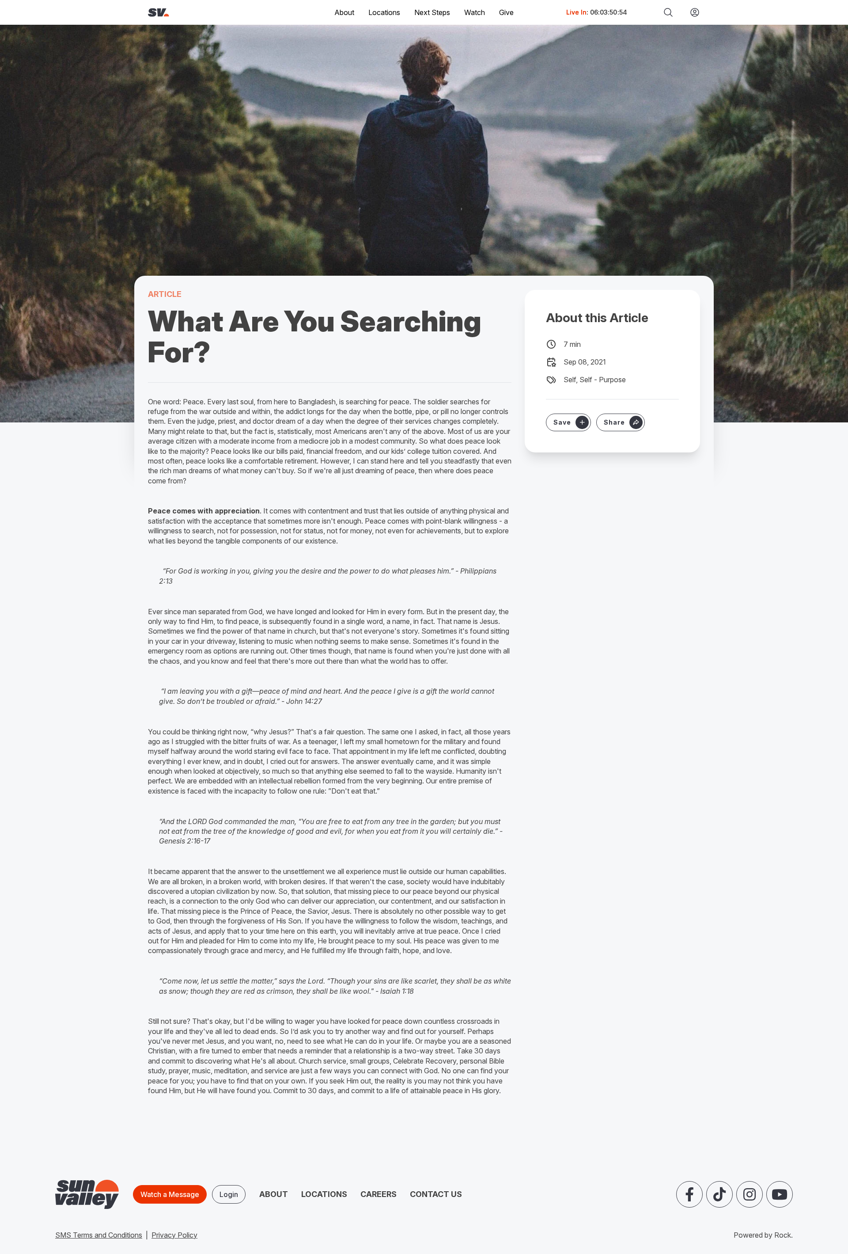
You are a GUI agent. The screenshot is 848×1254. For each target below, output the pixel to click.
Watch (474, 12)
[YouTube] (779, 1194)
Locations (384, 12)
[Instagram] (749, 1194)
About (273, 1194)
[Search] (668, 12)
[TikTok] (719, 1194)
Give (506, 12)
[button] (620, 422)
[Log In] (691, 12)
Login (229, 1194)
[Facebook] (689, 1194)
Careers (378, 1194)
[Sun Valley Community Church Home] (188, 12)
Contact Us (436, 1194)
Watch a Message (169, 1194)
